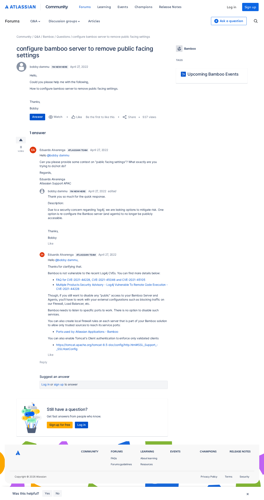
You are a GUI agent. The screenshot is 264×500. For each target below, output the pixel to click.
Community (57, 6)
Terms (228, 476)
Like (50, 243)
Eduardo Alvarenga (52, 150)
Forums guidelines (121, 464)
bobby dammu (39, 66)
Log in (231, 7)
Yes (47, 493)
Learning (104, 7)
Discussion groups (63, 21)
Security (244, 476)
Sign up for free (59, 424)
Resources (146, 464)
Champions (143, 7)
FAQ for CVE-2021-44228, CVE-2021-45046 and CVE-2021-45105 (100, 279)
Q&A (34, 21)
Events (123, 7)
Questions (63, 36)
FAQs (114, 458)
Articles (94, 21)
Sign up (250, 7)
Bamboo (48, 36)
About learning (148, 458)
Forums (85, 7)
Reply (43, 362)
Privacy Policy (209, 476)
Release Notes (170, 7)
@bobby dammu (58, 155)
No (57, 493)
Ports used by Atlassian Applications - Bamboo (87, 331)
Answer (37, 116)
